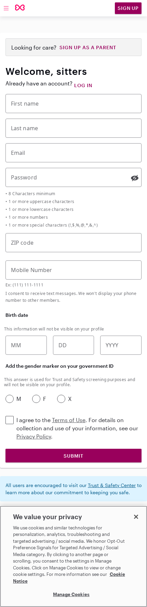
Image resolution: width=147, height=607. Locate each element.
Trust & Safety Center (112, 485)
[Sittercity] (20, 8)
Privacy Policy (33, 436)
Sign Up (128, 8)
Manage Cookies (71, 594)
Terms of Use (68, 420)
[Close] (136, 516)
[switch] (135, 178)
